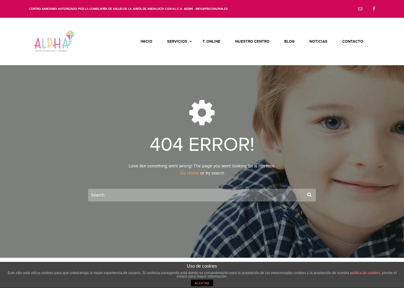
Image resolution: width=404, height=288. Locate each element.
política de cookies (365, 273)
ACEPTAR (202, 283)
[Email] (360, 9)
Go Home (189, 173)
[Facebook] (374, 9)
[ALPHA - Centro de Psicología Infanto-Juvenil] (54, 41)
